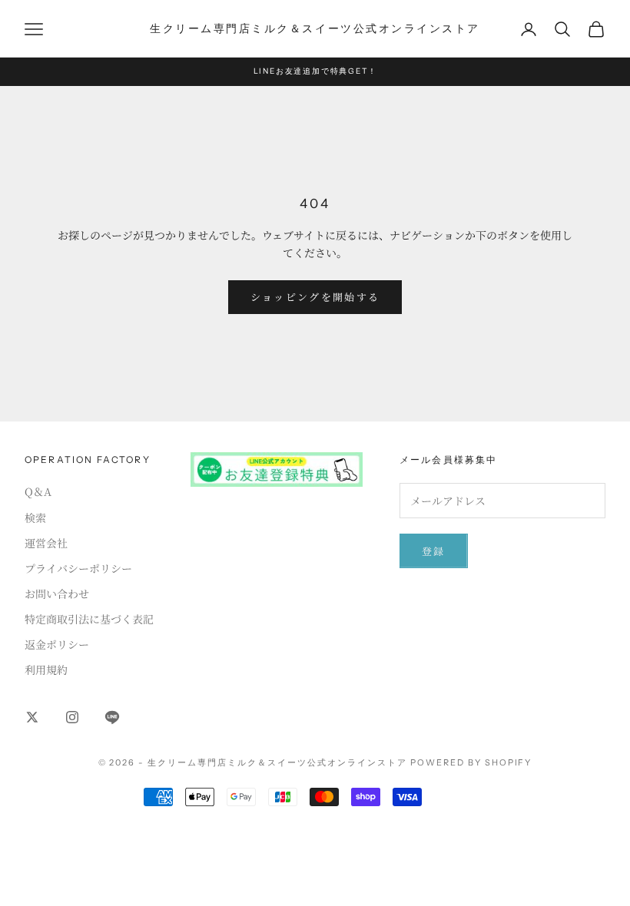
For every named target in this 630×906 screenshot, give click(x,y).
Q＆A (38, 491)
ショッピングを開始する (315, 296)
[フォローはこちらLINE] (112, 717)
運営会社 (46, 543)
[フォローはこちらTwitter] (32, 717)
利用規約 (46, 669)
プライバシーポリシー (78, 568)
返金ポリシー (57, 644)
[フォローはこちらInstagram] (72, 717)
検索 (35, 517)
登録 (434, 551)
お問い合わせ (57, 593)
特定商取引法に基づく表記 (89, 619)
